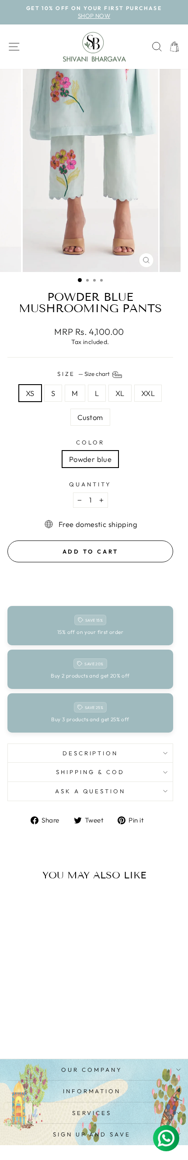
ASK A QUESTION (90, 791)
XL (120, 393)
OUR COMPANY (91, 1069)
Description (90, 753)
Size (84, 373)
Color (90, 442)
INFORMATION (92, 1091)
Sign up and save (92, 1134)
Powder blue (90, 459)
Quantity (90, 484)
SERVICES (91, 1112)
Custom (90, 417)
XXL (148, 393)
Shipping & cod (90, 771)
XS (30, 393)
